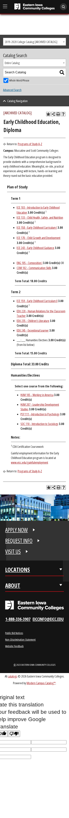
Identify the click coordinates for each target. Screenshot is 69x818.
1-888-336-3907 (17, 619)
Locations (17, 569)
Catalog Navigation (17, 101)
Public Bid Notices (14, 633)
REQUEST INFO (18, 540)
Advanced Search (12, 90)
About (12, 585)
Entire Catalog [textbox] (12, 63)
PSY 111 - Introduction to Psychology (40, 414)
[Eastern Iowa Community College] (34, 6)
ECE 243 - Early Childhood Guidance (35, 248)
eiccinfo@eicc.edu (48, 619)
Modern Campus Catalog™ (41, 683)
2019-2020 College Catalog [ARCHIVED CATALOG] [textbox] (31, 42)
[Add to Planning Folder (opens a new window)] (48, 114)
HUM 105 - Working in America (37, 395)
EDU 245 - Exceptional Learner (33, 330)
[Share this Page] (53, 114)
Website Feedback (14, 646)
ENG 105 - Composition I (29, 263)
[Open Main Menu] (5, 6)
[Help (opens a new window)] (63, 114)
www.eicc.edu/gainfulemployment (29, 462)
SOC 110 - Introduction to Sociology (39, 424)
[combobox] (34, 42)
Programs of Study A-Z (30, 144)
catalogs (12, 676)
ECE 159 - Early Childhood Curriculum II (37, 301)
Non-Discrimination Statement (20, 639)
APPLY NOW (16, 530)
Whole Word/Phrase (19, 80)
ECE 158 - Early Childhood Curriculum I (37, 227)
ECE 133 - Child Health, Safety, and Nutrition (40, 217)
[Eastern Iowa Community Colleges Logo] (34, 605)
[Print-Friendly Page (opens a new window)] (58, 114)
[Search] (62, 72)
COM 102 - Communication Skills (34, 268)
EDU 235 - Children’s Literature (33, 321)
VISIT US (13, 551)
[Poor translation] (14, 734)
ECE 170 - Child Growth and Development (38, 238)
